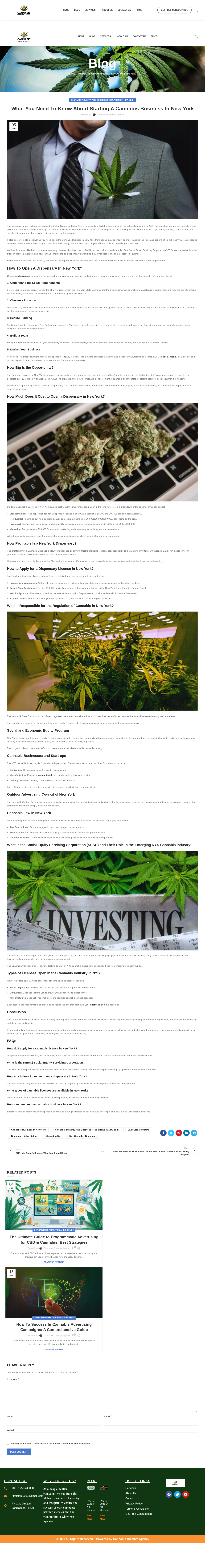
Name (11, 1416)
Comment (13, 1379)
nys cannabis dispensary (83, 1136)
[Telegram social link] (194, 1133)
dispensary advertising (24, 1136)
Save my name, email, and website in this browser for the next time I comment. (50, 1443)
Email (107, 1416)
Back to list (102, 1151)
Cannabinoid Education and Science (54, 1230)
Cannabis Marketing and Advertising (53, 1317)
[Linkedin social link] (186, 1133)
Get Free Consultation (174, 10)
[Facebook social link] (163, 1133)
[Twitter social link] (171, 1133)
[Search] (196, 10)
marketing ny (53, 1136)
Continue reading (54, 1262)
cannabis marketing (139, 1129)
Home (72, 74)
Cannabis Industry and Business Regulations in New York (107, 74)
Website (11, 1430)
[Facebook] (169, 1494)
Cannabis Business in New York (28, 1129)
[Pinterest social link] (179, 1133)
